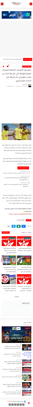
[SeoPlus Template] (25, 401)
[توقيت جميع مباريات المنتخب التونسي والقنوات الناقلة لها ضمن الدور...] (26, 393)
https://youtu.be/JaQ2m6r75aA (20, 214)
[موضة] (18, 404)
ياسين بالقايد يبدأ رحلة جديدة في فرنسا (11, 377)
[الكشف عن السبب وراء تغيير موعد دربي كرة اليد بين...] (26, 355)
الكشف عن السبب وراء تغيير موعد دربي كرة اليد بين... (12, 355)
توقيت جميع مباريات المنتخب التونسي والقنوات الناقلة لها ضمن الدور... (11, 393)
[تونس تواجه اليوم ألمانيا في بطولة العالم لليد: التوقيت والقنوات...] (26, 362)
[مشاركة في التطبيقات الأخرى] (9, 226)
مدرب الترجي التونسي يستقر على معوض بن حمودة (15, 173)
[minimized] (12, 404)
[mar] (23, 404)
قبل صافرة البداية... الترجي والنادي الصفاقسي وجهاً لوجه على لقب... (24, 269)
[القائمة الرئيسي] (31, 4)
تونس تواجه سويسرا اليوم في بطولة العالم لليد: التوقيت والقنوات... (12, 385)
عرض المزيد (5, 232)
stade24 (9, 401)
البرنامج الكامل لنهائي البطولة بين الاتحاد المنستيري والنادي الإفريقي (12, 347)
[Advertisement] (16, 39)
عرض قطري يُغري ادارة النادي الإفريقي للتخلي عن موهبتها (11, 59)
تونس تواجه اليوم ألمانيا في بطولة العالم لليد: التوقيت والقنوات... (12, 362)
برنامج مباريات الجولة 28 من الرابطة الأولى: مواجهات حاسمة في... (24, 288)
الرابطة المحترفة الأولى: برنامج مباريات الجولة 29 (24, 249)
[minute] (15, 404)
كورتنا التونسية (26, 66)
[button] (23, 226)
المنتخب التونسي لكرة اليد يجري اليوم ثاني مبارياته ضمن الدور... (12, 370)
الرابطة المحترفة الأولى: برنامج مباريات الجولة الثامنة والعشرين (9, 251)
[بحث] (2, 4)
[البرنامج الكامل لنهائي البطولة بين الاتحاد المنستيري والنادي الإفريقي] (26, 347)
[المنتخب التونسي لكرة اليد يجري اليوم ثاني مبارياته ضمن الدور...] (26, 370)
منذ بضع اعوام (23, 171)
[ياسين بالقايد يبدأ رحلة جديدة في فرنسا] (26, 378)
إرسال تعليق (25, 303)
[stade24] (16, 4)
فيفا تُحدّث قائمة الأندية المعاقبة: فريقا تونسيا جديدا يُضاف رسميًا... (9, 288)
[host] (10, 404)
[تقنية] (20, 404)
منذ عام (28, 246)
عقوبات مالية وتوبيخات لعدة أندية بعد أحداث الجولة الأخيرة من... (9, 269)
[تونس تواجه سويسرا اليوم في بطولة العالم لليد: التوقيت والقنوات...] (26, 385)
